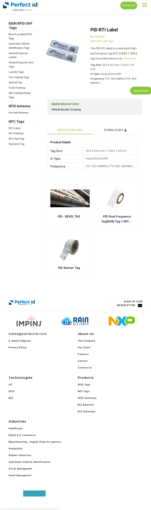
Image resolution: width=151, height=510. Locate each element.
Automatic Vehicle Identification (30, 462)
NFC (11, 398)
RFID (11, 391)
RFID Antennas (87, 398)
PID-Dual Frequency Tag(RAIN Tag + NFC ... (116, 219)
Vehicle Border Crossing (66, 109)
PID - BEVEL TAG (69, 216)
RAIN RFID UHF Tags (102, 41)
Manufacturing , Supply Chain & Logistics (35, 442)
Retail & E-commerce (22, 435)
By (91, 36)
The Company (86, 340)
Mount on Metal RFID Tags (20, 36)
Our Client (84, 347)
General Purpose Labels (18, 55)
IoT (11, 384)
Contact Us (128, 5)
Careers (83, 361)
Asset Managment (20, 468)
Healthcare (16, 428)
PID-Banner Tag (69, 268)
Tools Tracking (17, 87)
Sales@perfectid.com (28, 334)
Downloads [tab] (114, 130)
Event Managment (20, 475)
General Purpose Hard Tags (21, 64)
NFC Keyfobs (16, 133)
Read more (130, 58)
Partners (83, 354)
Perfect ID (99, 36)
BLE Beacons (86, 404)
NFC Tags (84, 391)
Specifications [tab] (70, 130)
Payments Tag (16, 143)
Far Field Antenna (18, 112)
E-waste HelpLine (20, 340)
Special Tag (15, 82)
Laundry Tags (16, 71)
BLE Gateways (87, 411)
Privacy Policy (18, 347)
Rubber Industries (20, 455)
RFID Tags (84, 384)
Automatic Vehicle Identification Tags (19, 45)
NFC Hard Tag (16, 138)
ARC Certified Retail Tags (19, 95)
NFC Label (14, 128)
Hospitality (15, 448)
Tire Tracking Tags (19, 77)
